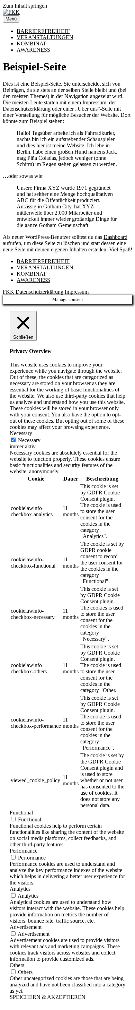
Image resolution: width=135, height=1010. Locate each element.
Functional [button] (21, 812)
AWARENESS (33, 50)
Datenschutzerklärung (39, 292)
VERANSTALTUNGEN (45, 37)
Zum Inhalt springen (25, 6)
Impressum (77, 292)
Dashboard (115, 237)
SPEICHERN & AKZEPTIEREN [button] (48, 997)
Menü (11, 18)
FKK (8, 292)
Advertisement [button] (26, 927)
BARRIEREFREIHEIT (43, 31)
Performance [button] (23, 851)
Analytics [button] (20, 889)
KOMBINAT (31, 43)
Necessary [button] (21, 433)
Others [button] (17, 965)
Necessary (29, 440)
